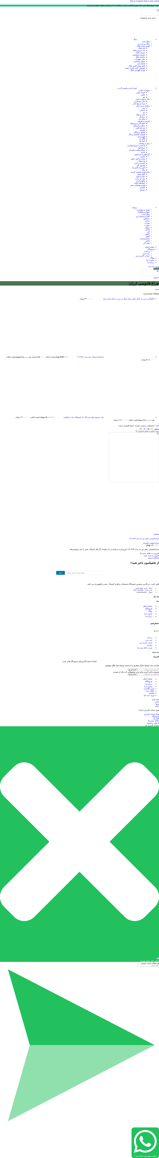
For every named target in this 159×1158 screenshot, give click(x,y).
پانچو (148, 241)
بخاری (142, 157)
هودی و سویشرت (143, 210)
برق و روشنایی (144, 143)
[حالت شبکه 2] (137, 428)
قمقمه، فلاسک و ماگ (137, 134)
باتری (143, 152)
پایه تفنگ (141, 48)
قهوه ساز (141, 137)
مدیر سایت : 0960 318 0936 (142, 590)
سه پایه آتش (140, 128)
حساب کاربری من (143, 256)
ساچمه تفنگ (140, 57)
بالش (143, 95)
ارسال (61, 573)
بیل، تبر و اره (140, 179)
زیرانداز (142, 117)
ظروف (142, 130)
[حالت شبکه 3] (133, 428)
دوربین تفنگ (140, 53)
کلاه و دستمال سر (143, 216)
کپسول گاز (141, 165)
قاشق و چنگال (139, 132)
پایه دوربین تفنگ (139, 50)
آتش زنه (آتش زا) (138, 168)
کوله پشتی (141, 174)
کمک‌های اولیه (139, 183)
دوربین (142, 190)
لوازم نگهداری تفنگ (137, 70)
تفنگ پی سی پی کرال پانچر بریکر (114, 299)
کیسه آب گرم (140, 163)
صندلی (142, 110)
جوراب (147, 223)
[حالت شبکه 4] (128, 428)
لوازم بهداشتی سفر (137, 185)
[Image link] (146, 580)
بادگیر (147, 230)
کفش (147, 236)
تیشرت (147, 225)
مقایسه (151, 693)
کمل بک (142, 141)
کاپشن (147, 234)
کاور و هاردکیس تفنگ (137, 66)
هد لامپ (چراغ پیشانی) (136, 146)
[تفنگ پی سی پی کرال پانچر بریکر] (140, 299)
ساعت (147, 221)
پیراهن (147, 227)
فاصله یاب (141, 64)
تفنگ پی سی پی (144, 44)
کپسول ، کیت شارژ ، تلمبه (135, 68)
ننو (144, 112)
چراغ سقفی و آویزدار (137, 150)
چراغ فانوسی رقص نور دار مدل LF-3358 (144, 538)
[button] (151, 556)
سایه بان (142, 119)
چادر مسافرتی (139, 101)
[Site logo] (150, 15)
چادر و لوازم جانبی (142, 99)
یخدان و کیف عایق (138, 159)
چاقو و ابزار (140, 181)
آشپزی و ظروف (143, 121)
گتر (148, 232)
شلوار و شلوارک (143, 212)
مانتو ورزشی (145, 238)
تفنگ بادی (146, 42)
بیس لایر (146, 243)
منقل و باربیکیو (139, 126)
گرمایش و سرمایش (142, 154)
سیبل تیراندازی (139, 61)
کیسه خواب (140, 93)
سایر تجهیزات (140, 59)
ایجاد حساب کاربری (151, 714)
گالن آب (142, 139)
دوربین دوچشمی (138, 55)
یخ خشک (142, 161)
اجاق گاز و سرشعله (137, 123)
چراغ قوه (141, 148)
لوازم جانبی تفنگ (143, 46)
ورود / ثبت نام (149, 695)
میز (143, 108)
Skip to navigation (137, 1)
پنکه (143, 170)
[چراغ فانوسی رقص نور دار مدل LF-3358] (134, 482)
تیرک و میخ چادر (139, 104)
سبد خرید (146, 254)
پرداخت (147, 251)
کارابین (142, 187)
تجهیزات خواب (144, 90)
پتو (144, 97)
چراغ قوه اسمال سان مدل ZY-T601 (90, 357)
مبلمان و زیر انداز (143, 106)
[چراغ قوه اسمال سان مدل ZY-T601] (129, 357)
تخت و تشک (140, 115)
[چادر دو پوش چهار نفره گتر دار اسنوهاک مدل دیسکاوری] (129, 417)
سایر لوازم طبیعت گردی (140, 172)
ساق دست (146, 214)
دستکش (146, 219)
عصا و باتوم (140, 176)
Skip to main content (151, 1)
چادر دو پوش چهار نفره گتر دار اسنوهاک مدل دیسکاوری (83, 417)
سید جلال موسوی (112, 665)
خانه (157, 426)
